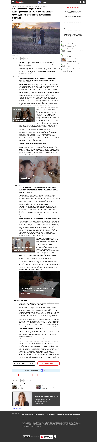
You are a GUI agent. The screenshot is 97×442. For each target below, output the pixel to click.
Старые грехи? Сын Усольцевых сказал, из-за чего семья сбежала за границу (75, 55)
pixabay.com (15, 55)
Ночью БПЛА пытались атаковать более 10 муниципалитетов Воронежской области (73, 11)
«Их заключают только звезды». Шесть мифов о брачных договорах (37, 289)
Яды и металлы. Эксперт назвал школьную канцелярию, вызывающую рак (74, 60)
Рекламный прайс (39, 414)
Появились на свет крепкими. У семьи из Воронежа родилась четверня (49, 387)
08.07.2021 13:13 (15, 6)
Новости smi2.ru (17, 408)
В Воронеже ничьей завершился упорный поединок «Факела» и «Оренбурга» (73, 36)
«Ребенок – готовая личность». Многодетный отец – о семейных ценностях (26, 387)
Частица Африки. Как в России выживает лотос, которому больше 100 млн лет (75, 65)
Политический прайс (51, 414)
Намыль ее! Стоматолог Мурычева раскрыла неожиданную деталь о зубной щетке (75, 70)
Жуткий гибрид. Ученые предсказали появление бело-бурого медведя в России (76, 50)
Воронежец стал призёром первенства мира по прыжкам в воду (73, 17)
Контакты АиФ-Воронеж (27, 414)
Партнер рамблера (35, 436)
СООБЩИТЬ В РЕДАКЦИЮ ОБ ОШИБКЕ (30, 416)
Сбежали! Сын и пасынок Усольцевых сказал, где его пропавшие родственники (76, 45)
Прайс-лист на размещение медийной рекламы (68, 414)
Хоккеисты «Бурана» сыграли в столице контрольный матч (73, 29)
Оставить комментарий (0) (48, 363)
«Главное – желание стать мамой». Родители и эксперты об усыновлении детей (39, 174)
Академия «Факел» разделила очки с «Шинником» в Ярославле (73, 23)
